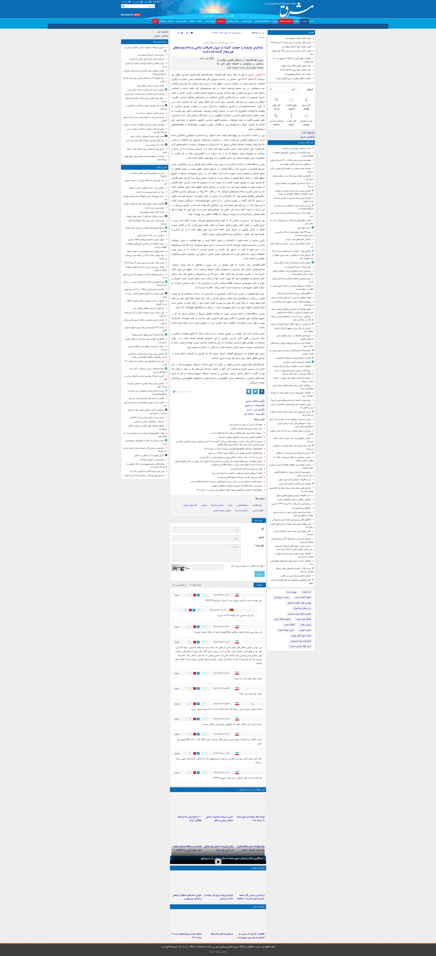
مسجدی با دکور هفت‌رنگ (222, 934)
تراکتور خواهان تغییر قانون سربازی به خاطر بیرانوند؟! (147, 427)
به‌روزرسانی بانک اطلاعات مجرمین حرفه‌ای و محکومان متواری (237, 485)
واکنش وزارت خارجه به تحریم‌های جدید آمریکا (291, 251)
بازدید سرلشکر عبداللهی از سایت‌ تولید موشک (145, 216)
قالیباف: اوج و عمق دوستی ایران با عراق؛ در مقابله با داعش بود (294, 555)
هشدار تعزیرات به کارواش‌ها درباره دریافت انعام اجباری (145, 119)
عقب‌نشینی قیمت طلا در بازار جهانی (296, 65)
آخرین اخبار (162, 167)
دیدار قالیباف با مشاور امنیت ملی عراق (295, 479)
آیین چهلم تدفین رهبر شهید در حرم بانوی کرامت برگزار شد (292, 525)
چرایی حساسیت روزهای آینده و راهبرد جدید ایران (290, 419)
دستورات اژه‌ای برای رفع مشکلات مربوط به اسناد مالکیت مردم (236, 433)
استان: (310, 89)
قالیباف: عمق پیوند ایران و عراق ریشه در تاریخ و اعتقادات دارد (292, 394)
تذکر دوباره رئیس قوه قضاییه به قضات (246, 428)
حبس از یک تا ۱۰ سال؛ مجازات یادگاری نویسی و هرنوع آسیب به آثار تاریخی (230, 457)
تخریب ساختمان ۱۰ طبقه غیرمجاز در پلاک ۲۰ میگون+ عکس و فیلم (293, 459)
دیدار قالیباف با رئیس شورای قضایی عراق (294, 495)
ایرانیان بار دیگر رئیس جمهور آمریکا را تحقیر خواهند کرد (294, 330)
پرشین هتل (305, 624)
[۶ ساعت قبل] (250, 833)
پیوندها (163, 21)
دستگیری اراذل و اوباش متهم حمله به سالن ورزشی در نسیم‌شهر (231, 858)
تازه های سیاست (306, 142)
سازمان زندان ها (241, 510)
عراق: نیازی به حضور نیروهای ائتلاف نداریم (146, 239)
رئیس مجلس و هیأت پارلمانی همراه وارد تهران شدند (293, 280)
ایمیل (261, 537)
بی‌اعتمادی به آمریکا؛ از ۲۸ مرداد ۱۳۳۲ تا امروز (291, 503)
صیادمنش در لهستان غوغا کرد (151, 459)
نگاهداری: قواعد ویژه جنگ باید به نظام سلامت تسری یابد (292, 177)
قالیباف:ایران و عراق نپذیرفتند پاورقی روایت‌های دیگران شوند (292, 345)
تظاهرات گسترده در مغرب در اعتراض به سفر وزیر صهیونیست (251, 935)
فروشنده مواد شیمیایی (300, 641)
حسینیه (221, 21)
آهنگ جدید (289, 624)
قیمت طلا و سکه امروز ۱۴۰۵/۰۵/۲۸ (295, 70)
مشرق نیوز (289, 8)
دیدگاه (171, 21)
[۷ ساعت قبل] (186, 833)
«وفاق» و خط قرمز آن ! (301, 508)
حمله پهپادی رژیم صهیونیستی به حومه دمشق (145, 251)
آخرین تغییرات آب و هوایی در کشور (149, 455)
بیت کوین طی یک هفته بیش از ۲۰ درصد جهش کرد (146, 182)
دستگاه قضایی (242, 505)
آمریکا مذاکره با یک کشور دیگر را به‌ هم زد (146, 59)
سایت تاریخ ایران (281, 597)
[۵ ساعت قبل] (186, 882)
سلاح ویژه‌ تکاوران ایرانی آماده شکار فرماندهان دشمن (146, 100)
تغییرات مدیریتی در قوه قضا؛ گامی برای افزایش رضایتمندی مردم (292, 540)
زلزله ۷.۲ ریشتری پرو (155, 144)
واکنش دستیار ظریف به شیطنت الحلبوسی (293, 358)
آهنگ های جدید (303, 619)
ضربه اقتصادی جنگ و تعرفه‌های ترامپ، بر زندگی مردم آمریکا (145, 283)
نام (262, 528)
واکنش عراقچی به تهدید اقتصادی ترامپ (294, 499)
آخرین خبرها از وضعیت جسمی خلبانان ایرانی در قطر (219, 818)
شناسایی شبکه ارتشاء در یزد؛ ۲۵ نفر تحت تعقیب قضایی (292, 432)
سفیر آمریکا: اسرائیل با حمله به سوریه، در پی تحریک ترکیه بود (146, 130)
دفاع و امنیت (247, 21)
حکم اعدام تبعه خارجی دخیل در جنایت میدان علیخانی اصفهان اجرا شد (293, 514)
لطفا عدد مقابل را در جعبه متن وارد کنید (248, 566)
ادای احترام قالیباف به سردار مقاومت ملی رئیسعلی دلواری (295, 337)
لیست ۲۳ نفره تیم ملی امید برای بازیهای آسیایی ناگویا (145, 329)
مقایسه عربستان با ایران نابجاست (297, 362)
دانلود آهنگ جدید (303, 597)
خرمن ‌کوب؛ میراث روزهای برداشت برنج (147, 136)
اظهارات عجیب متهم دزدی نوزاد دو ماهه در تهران (144, 203)
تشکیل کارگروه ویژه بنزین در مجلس (296, 575)
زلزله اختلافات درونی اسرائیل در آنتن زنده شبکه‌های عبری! (148, 370)
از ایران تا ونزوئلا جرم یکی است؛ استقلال (293, 453)
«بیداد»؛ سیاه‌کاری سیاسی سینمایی (149, 421)
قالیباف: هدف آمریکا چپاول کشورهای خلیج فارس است (292, 562)
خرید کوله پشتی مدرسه (300, 646)
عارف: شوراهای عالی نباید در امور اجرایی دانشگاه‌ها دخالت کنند (295, 425)
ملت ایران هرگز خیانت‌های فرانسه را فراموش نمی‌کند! (293, 447)
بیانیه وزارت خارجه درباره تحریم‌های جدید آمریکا (291, 400)
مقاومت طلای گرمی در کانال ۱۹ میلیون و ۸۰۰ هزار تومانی (293, 60)
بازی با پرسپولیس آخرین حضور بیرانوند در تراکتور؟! (148, 174)
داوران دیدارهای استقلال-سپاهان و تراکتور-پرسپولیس (187, 897)
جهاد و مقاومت (233, 21)
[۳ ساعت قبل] (218, 803)
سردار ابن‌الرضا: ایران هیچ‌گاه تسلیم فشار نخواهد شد (145, 198)
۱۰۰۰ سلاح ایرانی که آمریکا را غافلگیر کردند (189, 818)
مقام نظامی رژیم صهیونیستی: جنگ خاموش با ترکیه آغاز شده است (147, 465)
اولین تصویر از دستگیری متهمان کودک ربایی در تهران (146, 295)
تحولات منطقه (285, 21)
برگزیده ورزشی (258, 868)
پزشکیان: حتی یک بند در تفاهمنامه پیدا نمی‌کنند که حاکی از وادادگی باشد (292, 318)
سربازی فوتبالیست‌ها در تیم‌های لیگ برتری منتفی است (145, 276)
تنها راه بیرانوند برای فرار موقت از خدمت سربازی (218, 897)
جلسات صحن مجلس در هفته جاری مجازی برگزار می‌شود (292, 170)
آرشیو (147, 2)
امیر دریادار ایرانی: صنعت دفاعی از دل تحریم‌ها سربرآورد (145, 314)
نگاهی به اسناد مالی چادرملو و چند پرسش (146, 398)
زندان (230, 505)
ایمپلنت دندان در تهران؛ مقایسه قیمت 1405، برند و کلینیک (146, 302)
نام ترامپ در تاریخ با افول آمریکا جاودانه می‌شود (291, 324)
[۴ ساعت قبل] (186, 803)
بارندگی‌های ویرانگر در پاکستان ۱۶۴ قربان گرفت (144, 475)
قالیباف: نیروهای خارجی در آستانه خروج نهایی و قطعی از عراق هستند (292, 287)
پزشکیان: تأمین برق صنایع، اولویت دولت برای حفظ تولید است (293, 387)
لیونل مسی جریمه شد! (154, 207)
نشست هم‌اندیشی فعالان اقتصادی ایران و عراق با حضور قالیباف (291, 466)
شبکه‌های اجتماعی (262, 21)
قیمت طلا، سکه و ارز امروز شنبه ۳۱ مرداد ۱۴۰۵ (291, 42)
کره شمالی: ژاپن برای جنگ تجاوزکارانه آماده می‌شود (147, 222)
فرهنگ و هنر (210, 21)
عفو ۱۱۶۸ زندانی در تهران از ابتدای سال (245, 424)
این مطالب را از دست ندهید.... (251, 789)
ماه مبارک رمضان (190, 505)
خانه (312, 21)
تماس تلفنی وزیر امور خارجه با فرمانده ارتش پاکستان (294, 533)
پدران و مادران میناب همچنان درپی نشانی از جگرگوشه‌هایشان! (294, 207)
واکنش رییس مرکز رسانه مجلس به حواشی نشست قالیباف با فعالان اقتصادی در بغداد (294, 192)
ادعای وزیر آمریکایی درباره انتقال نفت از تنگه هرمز (147, 150)
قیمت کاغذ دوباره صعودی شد (298, 38)
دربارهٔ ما (125, 2)
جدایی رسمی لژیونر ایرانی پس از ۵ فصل (147, 417)
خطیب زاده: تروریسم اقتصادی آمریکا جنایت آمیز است (292, 214)
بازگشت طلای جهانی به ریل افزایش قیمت (293, 78)
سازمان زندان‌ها (217, 505)
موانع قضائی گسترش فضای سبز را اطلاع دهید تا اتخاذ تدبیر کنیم (235, 453)
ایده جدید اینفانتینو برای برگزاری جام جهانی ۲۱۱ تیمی (146, 363)
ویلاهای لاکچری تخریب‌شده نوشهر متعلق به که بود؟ (240, 437)
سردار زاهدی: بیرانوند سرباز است (150, 113)
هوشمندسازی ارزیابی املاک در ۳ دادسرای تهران (290, 160)
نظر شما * (259, 546)
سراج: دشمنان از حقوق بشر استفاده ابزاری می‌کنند (294, 185)
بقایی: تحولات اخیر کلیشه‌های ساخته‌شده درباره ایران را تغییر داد (292, 406)
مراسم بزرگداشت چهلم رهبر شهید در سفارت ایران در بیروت (293, 379)
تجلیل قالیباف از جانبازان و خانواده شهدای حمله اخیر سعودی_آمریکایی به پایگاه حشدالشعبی (292, 311)
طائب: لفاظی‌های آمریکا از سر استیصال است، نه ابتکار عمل (292, 222)
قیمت (311, 32)
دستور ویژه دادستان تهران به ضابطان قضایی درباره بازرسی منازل (294, 474)
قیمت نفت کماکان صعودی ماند (297, 74)
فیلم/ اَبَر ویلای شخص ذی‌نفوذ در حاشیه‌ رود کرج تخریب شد (237, 473)
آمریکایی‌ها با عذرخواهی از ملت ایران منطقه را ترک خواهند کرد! (293, 257)
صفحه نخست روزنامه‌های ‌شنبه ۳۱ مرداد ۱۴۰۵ (186, 935)
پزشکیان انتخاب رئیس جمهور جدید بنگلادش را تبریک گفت (293, 303)
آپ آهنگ (306, 592)
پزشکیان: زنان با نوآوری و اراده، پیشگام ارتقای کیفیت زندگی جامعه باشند (293, 272)
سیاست (304, 21)
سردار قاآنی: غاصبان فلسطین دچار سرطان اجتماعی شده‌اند (295, 570)
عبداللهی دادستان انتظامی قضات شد (295, 164)
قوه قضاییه (257, 505)
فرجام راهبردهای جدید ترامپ (298, 239)
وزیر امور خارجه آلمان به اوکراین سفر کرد (147, 471)
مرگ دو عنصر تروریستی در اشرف (297, 148)
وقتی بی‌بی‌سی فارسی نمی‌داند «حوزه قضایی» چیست (239, 477)
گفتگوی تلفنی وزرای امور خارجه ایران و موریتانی (291, 519)
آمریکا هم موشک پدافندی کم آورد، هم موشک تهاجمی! (146, 229)
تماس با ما (136, 2)
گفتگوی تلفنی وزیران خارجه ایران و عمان (294, 293)
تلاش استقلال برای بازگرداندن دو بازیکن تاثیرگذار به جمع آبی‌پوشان (145, 72)
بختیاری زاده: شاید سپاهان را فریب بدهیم (146, 187)
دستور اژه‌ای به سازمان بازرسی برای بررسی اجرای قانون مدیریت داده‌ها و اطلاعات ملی (226, 481)
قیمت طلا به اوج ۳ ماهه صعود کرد (296, 46)
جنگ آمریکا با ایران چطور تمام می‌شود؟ (147, 334)
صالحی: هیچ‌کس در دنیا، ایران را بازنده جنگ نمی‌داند (294, 440)
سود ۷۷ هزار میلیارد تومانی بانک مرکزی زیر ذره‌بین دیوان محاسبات (294, 233)
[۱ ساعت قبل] (250, 803)
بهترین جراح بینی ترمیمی (299, 614)
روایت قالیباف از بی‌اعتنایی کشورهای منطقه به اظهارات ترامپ (293, 154)
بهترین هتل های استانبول (299, 603)
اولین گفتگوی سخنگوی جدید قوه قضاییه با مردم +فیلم (292, 581)
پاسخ (177, 595)
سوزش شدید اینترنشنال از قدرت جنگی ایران (292, 262)
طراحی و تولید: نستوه (218, 951)
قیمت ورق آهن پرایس (301, 635)
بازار (155, 21)
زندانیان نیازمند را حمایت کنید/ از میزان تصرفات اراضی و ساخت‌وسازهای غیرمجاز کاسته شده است (218, 49)
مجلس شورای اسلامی (222, 510)
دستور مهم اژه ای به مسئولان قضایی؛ (218, 42)
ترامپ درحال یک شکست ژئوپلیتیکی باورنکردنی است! (146, 442)
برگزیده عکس (258, 906)
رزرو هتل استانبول (302, 608)
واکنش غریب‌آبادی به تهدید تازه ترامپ (295, 483)
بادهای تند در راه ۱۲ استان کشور (150, 235)
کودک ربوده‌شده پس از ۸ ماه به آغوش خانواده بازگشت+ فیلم (146, 268)
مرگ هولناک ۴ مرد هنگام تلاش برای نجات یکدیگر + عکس (145, 80)
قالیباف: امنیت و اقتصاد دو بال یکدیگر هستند (292, 366)
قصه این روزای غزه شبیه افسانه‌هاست (246, 469)
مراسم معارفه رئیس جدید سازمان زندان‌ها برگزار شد (292, 245)
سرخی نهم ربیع (304, 227)
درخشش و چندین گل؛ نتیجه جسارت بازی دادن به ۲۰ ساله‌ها (251, 897)
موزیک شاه (292, 592)
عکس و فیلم (181, 21)
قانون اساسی (257, 510)
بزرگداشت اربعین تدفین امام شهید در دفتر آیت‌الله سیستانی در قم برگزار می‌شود (294, 372)
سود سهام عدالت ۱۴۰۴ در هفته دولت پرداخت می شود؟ (146, 257)
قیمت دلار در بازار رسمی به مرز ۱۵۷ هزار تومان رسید (292, 52)
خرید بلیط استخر (286, 630)
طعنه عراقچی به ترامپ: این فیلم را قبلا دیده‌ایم (291, 297)
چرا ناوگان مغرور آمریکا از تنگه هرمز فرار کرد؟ (145, 140)
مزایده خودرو (305, 630)
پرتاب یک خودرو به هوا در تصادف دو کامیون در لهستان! (146, 107)
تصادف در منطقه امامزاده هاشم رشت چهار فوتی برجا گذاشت (145, 158)
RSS (155, 2)
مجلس (204, 505)
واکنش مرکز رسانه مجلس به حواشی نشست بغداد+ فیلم (294, 199)
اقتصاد (191, 21)
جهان (296, 21)
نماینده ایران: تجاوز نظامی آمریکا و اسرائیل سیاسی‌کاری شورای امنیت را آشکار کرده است (294, 547)
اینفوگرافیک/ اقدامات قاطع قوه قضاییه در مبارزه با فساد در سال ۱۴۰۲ (233, 448)
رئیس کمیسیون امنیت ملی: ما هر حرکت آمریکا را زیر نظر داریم (292, 413)
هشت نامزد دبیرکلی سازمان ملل (150, 85)
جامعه (199, 21)
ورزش (274, 21)
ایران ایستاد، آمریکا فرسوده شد (297, 267)
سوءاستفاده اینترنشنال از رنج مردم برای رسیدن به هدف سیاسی (291, 352)
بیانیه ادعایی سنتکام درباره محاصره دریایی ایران (144, 94)
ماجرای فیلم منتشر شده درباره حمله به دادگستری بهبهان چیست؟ (291, 489)
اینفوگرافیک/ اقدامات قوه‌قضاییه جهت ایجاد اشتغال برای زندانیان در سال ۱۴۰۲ (229, 490)
